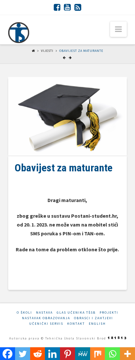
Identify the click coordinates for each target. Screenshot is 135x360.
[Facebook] (57, 7)
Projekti (109, 312)
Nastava (44, 312)
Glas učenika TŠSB (76, 312)
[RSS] (77, 7)
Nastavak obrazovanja (46, 318)
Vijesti (47, 51)
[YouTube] (67, 7)
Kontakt (76, 323)
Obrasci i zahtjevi (93, 318)
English (97, 323)
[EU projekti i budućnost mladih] (18, 32)
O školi (24, 312)
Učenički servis (46, 323)
